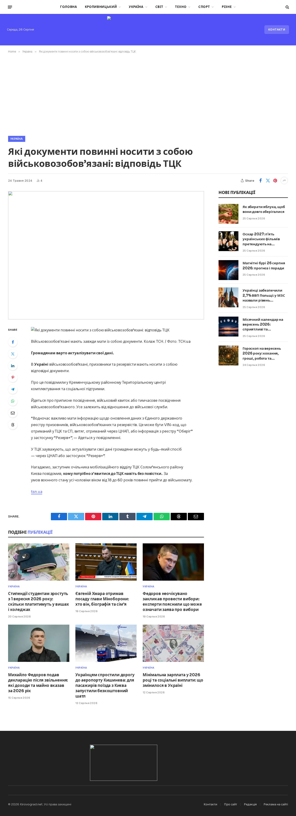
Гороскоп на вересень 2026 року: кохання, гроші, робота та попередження (262, 353)
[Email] (12, 412)
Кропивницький (101, 7)
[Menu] (10, 7)
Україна (136, 7)
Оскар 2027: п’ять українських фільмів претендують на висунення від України (263, 239)
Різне (227, 7)
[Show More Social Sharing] (284, 180)
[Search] (287, 7)
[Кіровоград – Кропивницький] (148, 29)
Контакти (276, 29)
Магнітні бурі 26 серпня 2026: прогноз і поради (264, 265)
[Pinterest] (12, 377)
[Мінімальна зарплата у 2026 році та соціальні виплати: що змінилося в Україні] (173, 643)
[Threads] (12, 424)
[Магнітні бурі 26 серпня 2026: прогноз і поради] (228, 270)
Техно (180, 7)
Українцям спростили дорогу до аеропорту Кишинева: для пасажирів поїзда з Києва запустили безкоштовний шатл (105, 686)
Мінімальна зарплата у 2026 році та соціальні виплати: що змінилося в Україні (173, 680)
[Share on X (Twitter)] (267, 180)
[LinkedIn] (12, 365)
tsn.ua (36, 491)
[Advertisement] (148, 93)
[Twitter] (12, 353)
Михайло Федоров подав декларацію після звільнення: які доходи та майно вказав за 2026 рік (38, 683)
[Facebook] (12, 342)
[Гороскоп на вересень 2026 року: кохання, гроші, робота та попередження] (228, 355)
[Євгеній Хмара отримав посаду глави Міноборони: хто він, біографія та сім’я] (106, 562)
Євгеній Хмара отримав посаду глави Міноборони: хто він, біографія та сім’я (102, 599)
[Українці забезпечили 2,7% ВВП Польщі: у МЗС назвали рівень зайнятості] (228, 297)
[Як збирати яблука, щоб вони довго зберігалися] (228, 214)
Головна (68, 7)
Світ (159, 7)
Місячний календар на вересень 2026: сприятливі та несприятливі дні (263, 324)
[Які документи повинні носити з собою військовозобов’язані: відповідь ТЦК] (106, 255)
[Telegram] (12, 389)
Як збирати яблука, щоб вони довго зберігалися (264, 209)
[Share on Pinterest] (275, 180)
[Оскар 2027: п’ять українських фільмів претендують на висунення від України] (228, 241)
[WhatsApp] (12, 401)
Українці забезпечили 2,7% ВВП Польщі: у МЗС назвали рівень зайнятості (264, 295)
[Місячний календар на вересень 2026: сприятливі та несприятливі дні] (228, 326)
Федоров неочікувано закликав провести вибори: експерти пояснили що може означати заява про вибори (172, 601)
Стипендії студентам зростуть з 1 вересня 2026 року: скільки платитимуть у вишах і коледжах (38, 601)
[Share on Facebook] (260, 180)
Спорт (204, 7)
